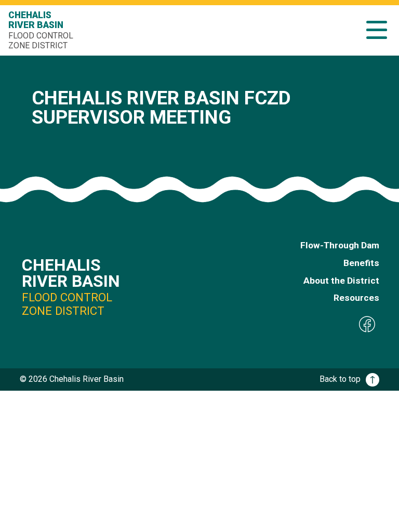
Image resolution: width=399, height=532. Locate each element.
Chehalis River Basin (40, 30)
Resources (356, 297)
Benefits (361, 263)
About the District (341, 280)
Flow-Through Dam (339, 245)
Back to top (340, 379)
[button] (376, 30)
